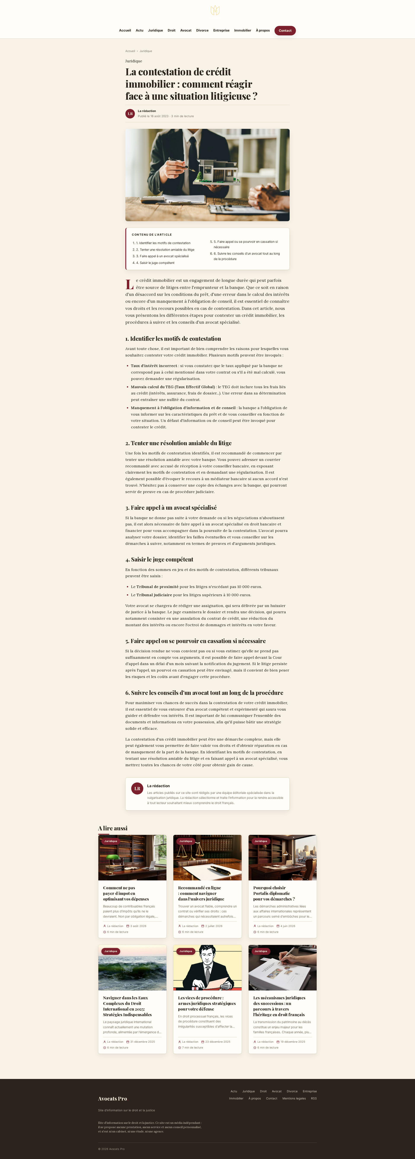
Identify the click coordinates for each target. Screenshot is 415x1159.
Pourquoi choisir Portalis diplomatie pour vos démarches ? (274, 893)
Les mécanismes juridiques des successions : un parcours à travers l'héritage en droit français (279, 1006)
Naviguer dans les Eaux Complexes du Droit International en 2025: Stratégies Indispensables (127, 1006)
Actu (139, 30)
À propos (263, 30)
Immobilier (242, 30)
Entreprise (221, 30)
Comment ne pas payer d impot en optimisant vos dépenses (126, 893)
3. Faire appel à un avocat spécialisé (162, 256)
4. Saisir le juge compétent (155, 263)
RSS (314, 1098)
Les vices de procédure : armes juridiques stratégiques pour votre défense (207, 1003)
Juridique (155, 30)
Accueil (125, 30)
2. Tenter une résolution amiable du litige (165, 250)
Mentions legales (294, 1098)
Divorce (202, 30)
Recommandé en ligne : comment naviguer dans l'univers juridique (201, 893)
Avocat (186, 30)
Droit (172, 30)
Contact (285, 30)
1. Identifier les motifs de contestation (163, 243)
